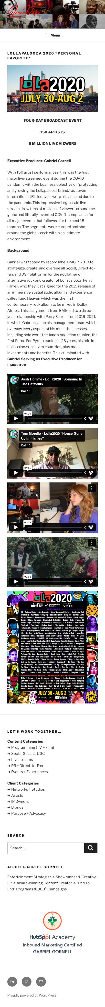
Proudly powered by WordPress (31, 995)
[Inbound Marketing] (52, 955)
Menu (55, 35)
